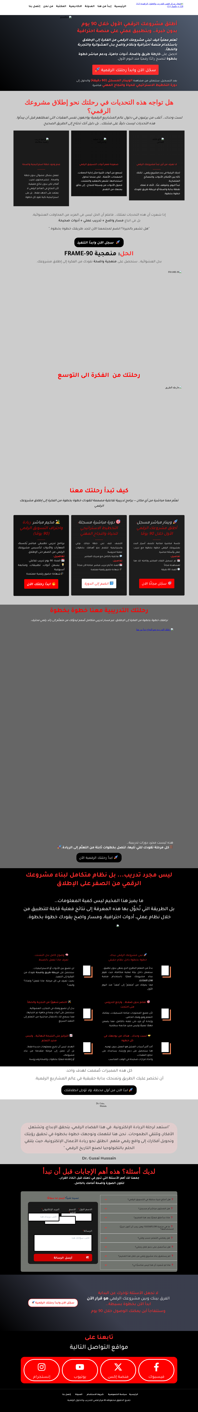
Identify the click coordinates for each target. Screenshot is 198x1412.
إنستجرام (41, 1377)
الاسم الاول (85, 1209)
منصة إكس (118, 1377)
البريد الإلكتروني (50, 1209)
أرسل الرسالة (63, 1258)
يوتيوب (80, 1377)
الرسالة (88, 1231)
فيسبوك (156, 1377)
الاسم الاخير (72, 1211)
